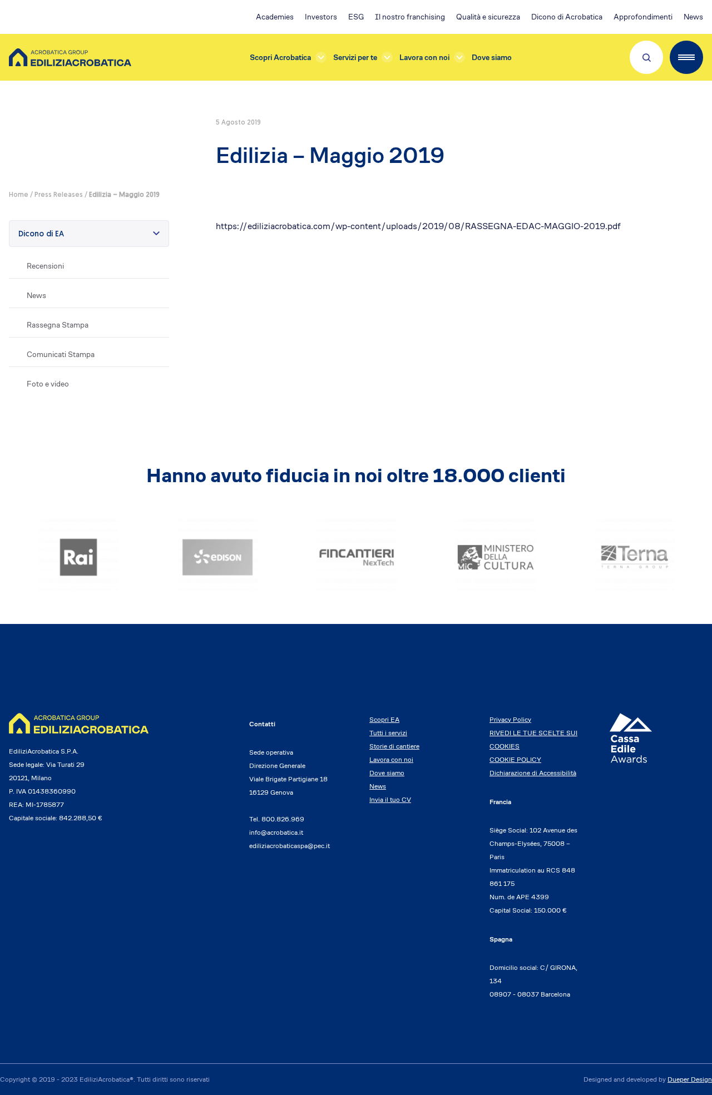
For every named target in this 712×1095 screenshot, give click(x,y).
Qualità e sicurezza (488, 17)
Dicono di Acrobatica (566, 17)
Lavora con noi (424, 57)
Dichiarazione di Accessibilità (533, 773)
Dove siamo (492, 57)
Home (18, 195)
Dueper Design (690, 1079)
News (693, 17)
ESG (356, 17)
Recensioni (45, 266)
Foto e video (48, 384)
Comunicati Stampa (61, 354)
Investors (321, 17)
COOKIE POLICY (515, 759)
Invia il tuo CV (390, 799)
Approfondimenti (643, 17)
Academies (275, 17)
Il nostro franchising (410, 17)
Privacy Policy (510, 719)
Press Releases (58, 195)
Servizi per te (355, 57)
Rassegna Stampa (57, 325)
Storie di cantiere (394, 746)
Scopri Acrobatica (280, 57)
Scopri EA (384, 719)
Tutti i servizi (388, 733)
